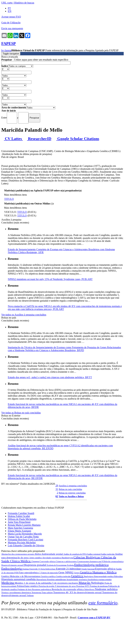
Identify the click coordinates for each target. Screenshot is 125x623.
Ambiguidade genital (52, 554)
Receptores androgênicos (42, 589)
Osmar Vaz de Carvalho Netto (23, 536)
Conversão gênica (48, 561)
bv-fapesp (6, 50)
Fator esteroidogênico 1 (30, 572)
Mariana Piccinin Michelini (22, 542)
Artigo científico (35, 558)
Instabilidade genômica (77, 579)
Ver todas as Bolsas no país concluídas (21, 412)
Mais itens (9, 194)
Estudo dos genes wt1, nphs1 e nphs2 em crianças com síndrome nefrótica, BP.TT (50, 377)
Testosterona (37, 592)
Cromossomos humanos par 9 (90, 561)
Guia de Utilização (11, 22)
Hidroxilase (118, 576)
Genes (77, 572)
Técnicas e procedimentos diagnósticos (16, 592)
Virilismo (30, 595)
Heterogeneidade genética (104, 576)
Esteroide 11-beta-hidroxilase (42, 569)
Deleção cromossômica (113, 561)
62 (57, 496)
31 (57, 489)
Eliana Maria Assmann (19, 530)
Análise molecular (108, 554)
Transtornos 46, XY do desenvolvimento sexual (77, 592)
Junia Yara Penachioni (19, 522)
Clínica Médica (20, 561)
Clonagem (35, 561)
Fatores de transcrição (49, 573)
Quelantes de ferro (24, 589)
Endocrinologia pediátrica (91, 565)
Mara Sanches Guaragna (20, 527)
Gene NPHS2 (66, 572)
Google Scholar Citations (77, 139)
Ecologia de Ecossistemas (57, 565)
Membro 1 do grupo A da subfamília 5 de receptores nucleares (47, 583)
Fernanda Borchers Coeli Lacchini (25, 539)
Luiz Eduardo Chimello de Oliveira (26, 545)
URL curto (6, 2)
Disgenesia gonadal (35, 565)
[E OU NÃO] (5, 69)
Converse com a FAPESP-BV (94, 617)
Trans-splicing (47, 592)
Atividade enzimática (52, 557)
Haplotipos (89, 576)
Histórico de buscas (24, 2)
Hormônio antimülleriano (57, 579)
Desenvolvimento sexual (12, 565)
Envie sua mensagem (12, 28)
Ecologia (70, 565)
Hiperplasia (41, 579)
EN (9, 11)
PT (9, 8)
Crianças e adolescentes (66, 561)
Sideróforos (89, 589)
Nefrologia (97, 582)
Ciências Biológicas (87, 557)
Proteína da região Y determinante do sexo (57, 586)
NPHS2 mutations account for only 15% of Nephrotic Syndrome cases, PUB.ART (50, 279)
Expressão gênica (105, 568)
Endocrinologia (11, 568)
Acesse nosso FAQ (11, 16)
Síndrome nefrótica (106, 589)
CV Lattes (13, 139)
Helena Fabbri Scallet (19, 516)
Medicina (8, 582)
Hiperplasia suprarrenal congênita (18, 579)
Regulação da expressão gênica (68, 589)
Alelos (38, 554)
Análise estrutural (94, 554)
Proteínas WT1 (83, 586)
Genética (77, 576)
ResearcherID (39, 139)
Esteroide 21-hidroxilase (69, 568)
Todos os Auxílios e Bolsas (71, 496)
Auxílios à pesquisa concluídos (73, 485)
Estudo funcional (88, 569)
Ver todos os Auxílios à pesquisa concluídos (23, 314)
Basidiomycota (68, 558)
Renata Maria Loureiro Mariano (24, 525)
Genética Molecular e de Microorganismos (21, 576)
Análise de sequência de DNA (75, 554)
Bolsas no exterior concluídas (72, 492)
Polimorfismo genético (28, 586)
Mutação (85, 582)
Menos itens (20, 194)
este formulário (103, 602)
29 (57, 485)
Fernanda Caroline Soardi (21, 513)
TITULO (9, 199)
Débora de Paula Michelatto (22, 519)
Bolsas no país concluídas (70, 489)
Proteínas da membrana (99, 586)
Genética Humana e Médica (98, 572)
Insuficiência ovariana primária (99, 579)
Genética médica (48, 576)
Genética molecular (63, 576)
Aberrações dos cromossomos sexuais (18, 554)
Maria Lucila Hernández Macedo (25, 533)
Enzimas (25, 569)
